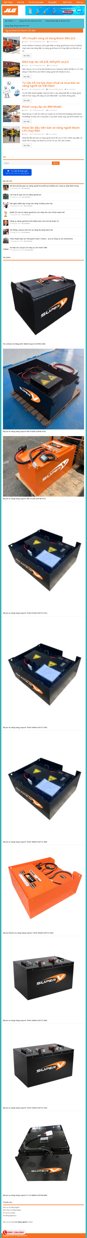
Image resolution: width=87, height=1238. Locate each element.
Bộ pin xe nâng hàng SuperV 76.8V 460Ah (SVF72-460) (25, 842)
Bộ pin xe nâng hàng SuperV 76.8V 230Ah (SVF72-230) (25, 1108)
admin (26, 42)
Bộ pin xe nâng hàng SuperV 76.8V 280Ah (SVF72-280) (25, 1020)
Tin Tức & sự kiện (9, 1213)
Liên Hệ (20, 2)
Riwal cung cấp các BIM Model (41, 106)
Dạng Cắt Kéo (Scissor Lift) (30, 21)
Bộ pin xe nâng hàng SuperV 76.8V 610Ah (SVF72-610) (25, 613)
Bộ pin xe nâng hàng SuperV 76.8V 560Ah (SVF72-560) (25, 727)
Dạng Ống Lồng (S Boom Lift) (17, 26)
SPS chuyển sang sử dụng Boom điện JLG (48, 38)
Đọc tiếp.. (27, 55)
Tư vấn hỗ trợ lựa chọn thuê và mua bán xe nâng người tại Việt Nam (51, 84)
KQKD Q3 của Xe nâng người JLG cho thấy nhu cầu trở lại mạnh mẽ (37, 212)
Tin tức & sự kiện (36, 2)
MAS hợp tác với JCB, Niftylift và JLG (45, 62)
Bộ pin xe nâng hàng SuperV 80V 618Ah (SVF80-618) (24, 431)
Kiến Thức (67, 2)
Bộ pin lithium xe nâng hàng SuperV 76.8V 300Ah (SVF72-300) (28, 933)
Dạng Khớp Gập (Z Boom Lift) (57, 21)
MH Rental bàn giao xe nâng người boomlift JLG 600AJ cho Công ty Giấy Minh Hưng (44, 186)
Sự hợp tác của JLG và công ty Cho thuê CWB (28, 247)
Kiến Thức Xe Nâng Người (12, 1210)
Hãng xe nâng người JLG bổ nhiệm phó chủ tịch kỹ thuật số (34, 221)
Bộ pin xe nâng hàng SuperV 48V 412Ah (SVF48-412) (24, 498)
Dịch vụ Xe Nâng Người (55, 89)
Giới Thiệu (8, 2)
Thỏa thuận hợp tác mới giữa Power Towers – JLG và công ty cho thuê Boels (41, 239)
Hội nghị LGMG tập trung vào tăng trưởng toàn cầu (31, 203)
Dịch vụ (79, 2)
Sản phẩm (52, 2)
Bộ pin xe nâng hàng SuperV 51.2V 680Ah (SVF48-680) (25, 1195)
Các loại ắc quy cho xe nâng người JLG (25, 194)
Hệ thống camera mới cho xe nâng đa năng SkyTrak (31, 230)
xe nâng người (21, 1222)
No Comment (53, 42)
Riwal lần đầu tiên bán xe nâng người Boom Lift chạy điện (51, 129)
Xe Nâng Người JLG (9, 1216)
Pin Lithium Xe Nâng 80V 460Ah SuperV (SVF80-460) (24, 344)
